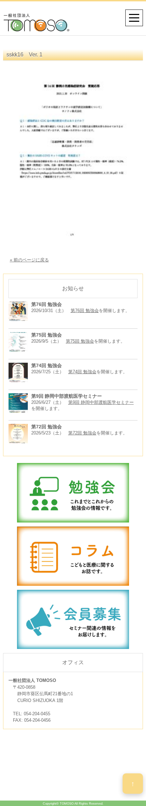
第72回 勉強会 (82, 432)
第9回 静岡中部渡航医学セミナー (101, 402)
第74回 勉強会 (82, 371)
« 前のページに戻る (29, 259)
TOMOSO (67, 803)
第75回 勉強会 (80, 341)
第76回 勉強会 (85, 310)
